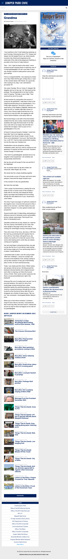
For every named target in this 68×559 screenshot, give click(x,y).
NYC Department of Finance (20, 521)
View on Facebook (46, 99)
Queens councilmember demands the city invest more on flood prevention (53, 289)
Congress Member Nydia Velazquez (20, 539)
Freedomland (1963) (20, 505)
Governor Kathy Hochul (20, 542)
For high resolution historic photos (20, 518)
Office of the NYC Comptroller (20, 531)
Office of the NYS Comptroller (20, 524)
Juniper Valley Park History (20, 534)
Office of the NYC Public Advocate (20, 511)
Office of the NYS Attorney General (20, 508)
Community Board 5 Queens (20, 526)
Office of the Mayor (20, 529)
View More (20, 495)
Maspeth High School (20, 516)
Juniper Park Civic (16, 3)
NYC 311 (20, 513)
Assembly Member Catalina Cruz (20, 537)
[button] (2, 3)
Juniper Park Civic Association (52, 70)
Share (53, 99)
